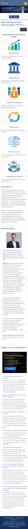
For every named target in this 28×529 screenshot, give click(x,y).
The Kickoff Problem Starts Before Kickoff (12, 357)
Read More (14, 222)
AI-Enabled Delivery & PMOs (14, 176)
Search (23, 29)
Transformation (14, 127)
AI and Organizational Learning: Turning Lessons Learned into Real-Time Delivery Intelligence (14, 488)
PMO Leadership (14, 78)
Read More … (12, 392)
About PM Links (20, 518)
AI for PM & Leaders (14, 152)
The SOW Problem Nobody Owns (12, 447)
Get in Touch (14, 519)
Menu (16, 17)
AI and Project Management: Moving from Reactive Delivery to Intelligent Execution (13, 466)
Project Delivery (14, 53)
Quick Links (5, 3)
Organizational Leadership (14, 102)
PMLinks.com (16, 521)
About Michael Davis (9, 518)
